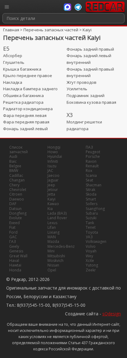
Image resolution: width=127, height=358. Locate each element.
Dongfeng (18, 213)
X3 (70, 115)
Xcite (90, 260)
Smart (91, 199)
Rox (89, 170)
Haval (14, 260)
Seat (89, 180)
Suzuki (91, 217)
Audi (13, 156)
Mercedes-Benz (61, 246)
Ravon (91, 161)
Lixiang (53, 232)
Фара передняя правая (26, 122)
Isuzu (51, 166)
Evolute (15, 217)
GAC (13, 236)
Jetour (52, 189)
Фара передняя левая (25, 115)
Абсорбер (12, 55)
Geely (14, 246)
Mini (51, 251)
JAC (50, 170)
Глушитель (13, 62)
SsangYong (95, 208)
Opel (51, 270)
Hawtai (15, 265)
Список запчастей (18, 149)
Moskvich (55, 260)
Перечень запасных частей (50, 30)
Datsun (15, 208)
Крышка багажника (22, 69)
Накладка (12, 82)
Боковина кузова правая (91, 102)
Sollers (91, 203)
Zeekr (91, 270)
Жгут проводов (81, 82)
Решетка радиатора (23, 102)
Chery (14, 185)
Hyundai (54, 156)
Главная (11, 30)
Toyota (92, 232)
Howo (52, 151)
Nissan (53, 265)
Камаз (53, 203)
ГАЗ (12, 241)
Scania (91, 175)
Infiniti (52, 161)
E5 (6, 48)
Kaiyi (87, 30)
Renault (92, 166)
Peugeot (93, 151)
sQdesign (111, 314)
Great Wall (18, 256)
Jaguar (53, 180)
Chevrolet (17, 189)
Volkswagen (96, 241)
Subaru (92, 213)
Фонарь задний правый (90, 49)
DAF (12, 203)
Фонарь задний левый (25, 128)
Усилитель (77, 88)
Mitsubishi (56, 256)
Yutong (92, 265)
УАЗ (89, 236)
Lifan (51, 227)
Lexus (52, 222)
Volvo (91, 246)
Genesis (16, 251)
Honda (15, 270)
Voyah (91, 251)
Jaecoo (53, 175)
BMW (13, 170)
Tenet (91, 227)
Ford (13, 232)
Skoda (91, 194)
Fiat (12, 227)
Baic (13, 161)
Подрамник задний (85, 95)
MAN (51, 236)
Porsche (93, 156)
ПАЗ (89, 147)
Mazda (53, 241)
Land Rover (57, 217)
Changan (17, 180)
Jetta (51, 194)
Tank (90, 222)
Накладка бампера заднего (30, 88)
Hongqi (53, 147)
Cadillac (16, 175)
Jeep (51, 185)
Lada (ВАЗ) (57, 213)
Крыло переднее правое (27, 75)
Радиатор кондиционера (28, 108)
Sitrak (90, 189)
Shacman (93, 185)
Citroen (15, 194)
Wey (89, 256)
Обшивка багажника (23, 95)
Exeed (14, 222)
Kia (50, 208)
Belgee (15, 166)
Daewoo (16, 199)
